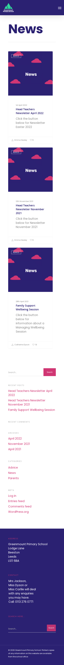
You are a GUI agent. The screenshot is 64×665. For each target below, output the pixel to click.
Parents (13, 478)
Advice (16, 56)
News (12, 473)
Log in (12, 496)
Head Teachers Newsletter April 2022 (30, 393)
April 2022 (15, 439)
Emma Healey (20, 140)
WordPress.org (18, 512)
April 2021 (14, 449)
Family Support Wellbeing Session (31, 410)
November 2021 (19, 444)
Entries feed (16, 501)
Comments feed (19, 506)
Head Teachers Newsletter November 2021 (26, 402)
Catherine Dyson (21, 344)
